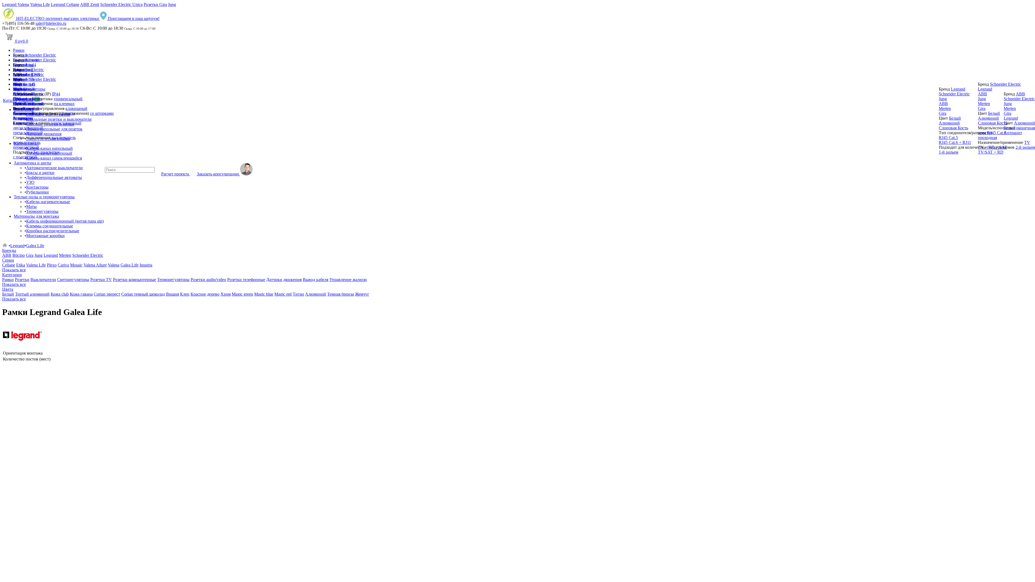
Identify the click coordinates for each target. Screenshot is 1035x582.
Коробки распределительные (52, 230)
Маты (31, 206)
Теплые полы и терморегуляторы (44, 197)
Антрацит (22, 118)
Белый (29, 108)
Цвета (7, 289)
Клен (184, 294)
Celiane (8, 265)
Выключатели (43, 279)
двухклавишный (28, 128)
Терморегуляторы (42, 211)
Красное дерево (205, 294)
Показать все (14, 270)
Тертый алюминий (32, 294)
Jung (172, 4)
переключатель (26, 142)
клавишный (76, 108)
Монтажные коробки (45, 235)
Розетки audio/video (208, 279)
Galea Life (35, 245)
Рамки (19, 50)
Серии (8, 260)
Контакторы (37, 187)
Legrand (20, 89)
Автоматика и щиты (32, 163)
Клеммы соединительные (49, 226)
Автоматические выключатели (54, 167)
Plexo (52, 265)
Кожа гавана (81, 294)
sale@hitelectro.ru (51, 23)
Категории (12, 274)
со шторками (102, 113)
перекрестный (26, 147)
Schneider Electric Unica (121, 4)
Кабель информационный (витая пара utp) (65, 221)
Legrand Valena (15, 4)
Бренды (9, 250)
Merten (19, 103)
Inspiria (146, 265)
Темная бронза (340, 294)
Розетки (22, 279)
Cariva (63, 265)
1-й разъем (948, 152)
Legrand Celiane (65, 4)
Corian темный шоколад (143, 294)
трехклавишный (28, 132)
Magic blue (263, 294)
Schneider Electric (40, 55)
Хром (225, 294)
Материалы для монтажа (36, 216)
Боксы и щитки (40, 172)
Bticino (18, 255)
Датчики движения (284, 279)
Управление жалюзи (348, 279)
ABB (17, 94)
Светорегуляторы (73, 279)
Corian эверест (107, 294)
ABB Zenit (89, 4)
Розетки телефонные (246, 279)
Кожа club (60, 294)
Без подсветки (46, 152)
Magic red (283, 294)
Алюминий (23, 113)
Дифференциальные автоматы (54, 177)
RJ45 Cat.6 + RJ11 (955, 142)
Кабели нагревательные (48, 201)
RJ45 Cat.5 (948, 137)
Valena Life (40, 4)
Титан (298, 294)
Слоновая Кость (953, 128)
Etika (20, 265)
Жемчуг (362, 294)
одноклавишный (66, 123)
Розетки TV (101, 279)
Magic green (242, 294)
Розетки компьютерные (134, 279)
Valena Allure (95, 265)
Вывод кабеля (315, 279)
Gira (16, 98)
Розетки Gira (155, 4)
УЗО (30, 182)
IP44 (56, 94)
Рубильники (37, 192)
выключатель (63, 137)
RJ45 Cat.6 (996, 132)
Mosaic (76, 265)
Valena (113, 265)
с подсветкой (25, 157)
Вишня (172, 294)
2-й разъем (1025, 147)
